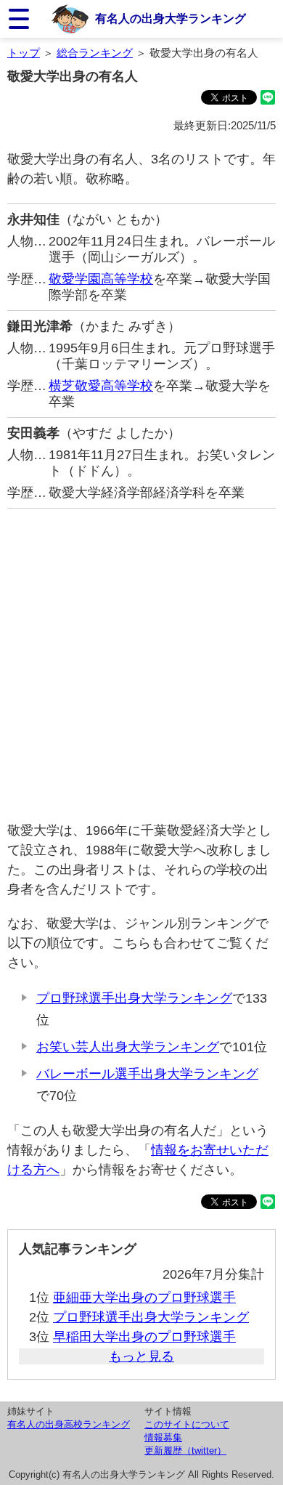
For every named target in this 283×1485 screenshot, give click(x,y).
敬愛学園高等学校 (101, 279)
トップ (23, 52)
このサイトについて (186, 1424)
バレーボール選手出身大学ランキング (147, 1074)
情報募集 (163, 1437)
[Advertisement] (141, 664)
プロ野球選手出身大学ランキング (134, 998)
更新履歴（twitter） (185, 1450)
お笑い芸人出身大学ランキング (127, 1047)
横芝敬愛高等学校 (101, 386)
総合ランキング (95, 52)
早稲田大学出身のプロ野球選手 (144, 1337)
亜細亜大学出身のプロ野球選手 (144, 1297)
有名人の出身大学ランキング (170, 18)
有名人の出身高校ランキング (68, 1424)
